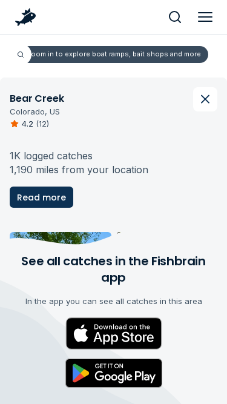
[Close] (205, 99)
